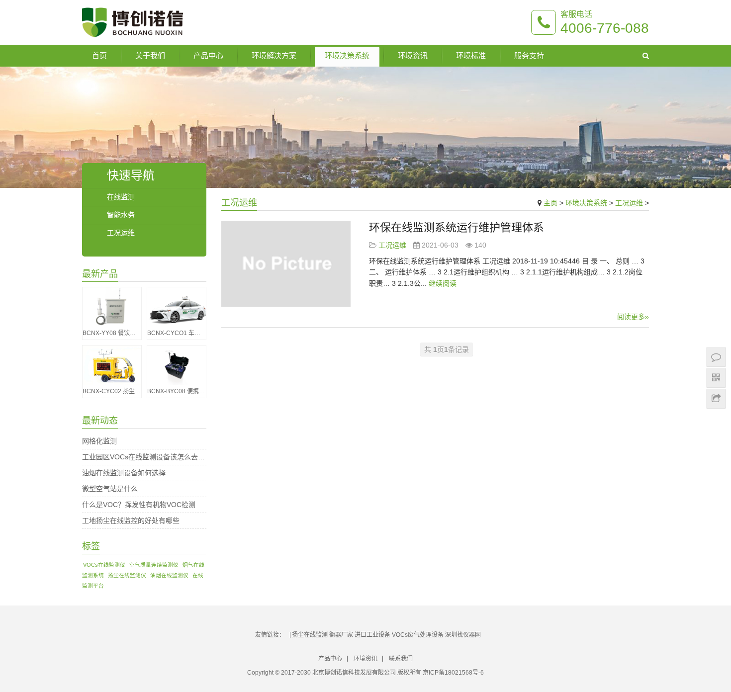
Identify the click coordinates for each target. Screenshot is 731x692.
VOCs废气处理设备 (418, 634)
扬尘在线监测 (310, 634)
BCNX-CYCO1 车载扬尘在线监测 (176, 333)
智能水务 (121, 215)
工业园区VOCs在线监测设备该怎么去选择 (144, 457)
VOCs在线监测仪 (104, 565)
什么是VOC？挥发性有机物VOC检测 (138, 505)
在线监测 (121, 197)
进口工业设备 (372, 634)
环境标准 (471, 55)
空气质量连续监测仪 (154, 565)
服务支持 (529, 55)
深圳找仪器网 (463, 634)
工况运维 (629, 203)
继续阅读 (443, 283)
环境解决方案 (274, 55)
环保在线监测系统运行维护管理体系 (456, 227)
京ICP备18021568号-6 (453, 672)
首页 (99, 55)
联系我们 (401, 658)
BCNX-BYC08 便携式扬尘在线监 (176, 391)
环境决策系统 (347, 55)
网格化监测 (99, 441)
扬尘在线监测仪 (127, 575)
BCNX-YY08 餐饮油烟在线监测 (112, 333)
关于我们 (150, 55)
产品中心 (208, 55)
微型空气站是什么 (110, 489)
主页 (550, 203)
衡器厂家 (341, 634)
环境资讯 (413, 55)
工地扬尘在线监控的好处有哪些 (131, 520)
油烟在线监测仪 (169, 575)
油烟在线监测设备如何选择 (124, 473)
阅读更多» (633, 317)
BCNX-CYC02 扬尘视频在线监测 (112, 391)
